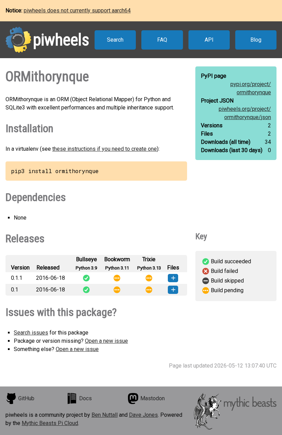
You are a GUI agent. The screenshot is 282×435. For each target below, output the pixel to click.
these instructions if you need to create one (104, 149)
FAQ (162, 39)
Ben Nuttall (104, 415)
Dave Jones (143, 415)
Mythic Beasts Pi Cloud (50, 423)
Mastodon (152, 398)
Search (115, 39)
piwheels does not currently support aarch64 (77, 10)
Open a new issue (106, 341)
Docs (85, 398)
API (209, 39)
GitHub (26, 398)
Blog (255, 39)
